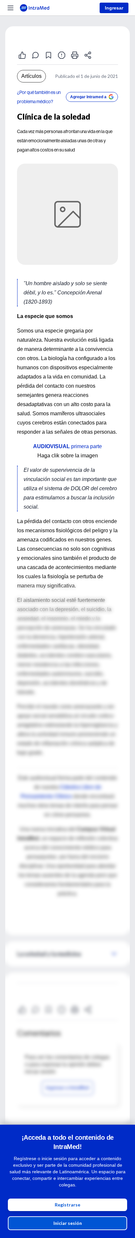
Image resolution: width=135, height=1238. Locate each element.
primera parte (67, 446)
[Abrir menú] (10, 8)
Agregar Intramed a (88, 97)
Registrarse (67, 1204)
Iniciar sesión (67, 1223)
